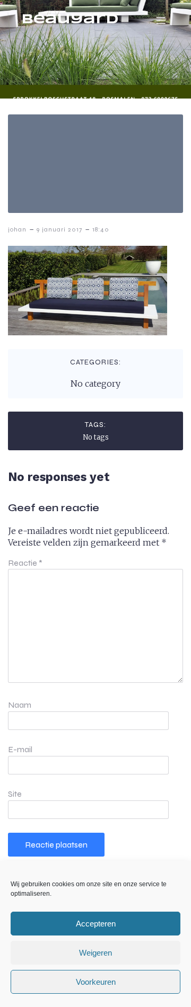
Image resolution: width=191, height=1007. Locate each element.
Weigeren (95, 952)
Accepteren (96, 923)
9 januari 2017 (59, 229)
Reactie (25, 563)
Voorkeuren (96, 981)
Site (15, 794)
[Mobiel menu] (161, 20)
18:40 (100, 229)
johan (17, 229)
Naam (19, 705)
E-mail (20, 749)
